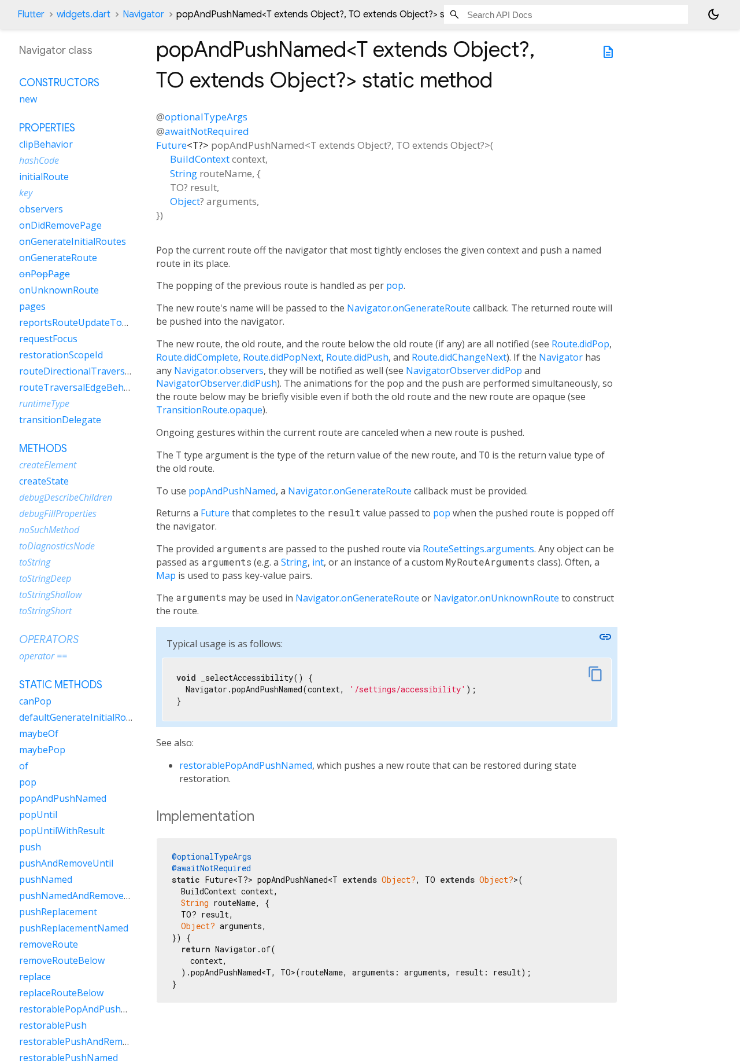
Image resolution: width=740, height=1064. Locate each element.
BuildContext (200, 159)
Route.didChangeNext (459, 357)
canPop (35, 701)
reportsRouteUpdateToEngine (85, 322)
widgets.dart (83, 14)
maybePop (42, 749)
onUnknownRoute (59, 290)
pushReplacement (58, 911)
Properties (47, 128)
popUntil (38, 814)
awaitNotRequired (207, 131)
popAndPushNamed (232, 491)
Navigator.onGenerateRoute (409, 308)
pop (395, 285)
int (318, 562)
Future (171, 145)
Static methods (60, 684)
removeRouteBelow (62, 960)
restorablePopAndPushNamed (245, 765)
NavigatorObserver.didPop (464, 370)
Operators (49, 639)
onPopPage (44, 273)
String (183, 173)
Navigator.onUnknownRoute (496, 598)
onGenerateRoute (58, 257)
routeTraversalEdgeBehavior (82, 387)
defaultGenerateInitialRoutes (82, 717)
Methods (43, 448)
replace (35, 976)
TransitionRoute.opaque (209, 409)
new (28, 99)
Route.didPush (357, 357)
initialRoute (44, 176)
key (25, 192)
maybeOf (38, 733)
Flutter (31, 14)
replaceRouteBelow (61, 992)
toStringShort (45, 610)
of (23, 766)
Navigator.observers (219, 370)
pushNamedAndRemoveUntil (82, 895)
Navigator (143, 14)
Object (185, 201)
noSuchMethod (49, 529)
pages (32, 306)
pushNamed (45, 879)
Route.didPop (580, 343)
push (30, 847)
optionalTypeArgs (206, 116)
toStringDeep (45, 578)
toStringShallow (50, 594)
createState (44, 481)
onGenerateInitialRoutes (72, 241)
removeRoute (48, 944)
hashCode (39, 160)
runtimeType (44, 403)
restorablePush (53, 1025)
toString (34, 562)
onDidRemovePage (60, 225)
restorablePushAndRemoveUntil (89, 1041)
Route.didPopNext (282, 357)
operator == (43, 656)
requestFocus (48, 338)
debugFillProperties (58, 513)
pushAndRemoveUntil (66, 863)
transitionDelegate (60, 419)
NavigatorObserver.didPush (216, 383)
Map (166, 575)
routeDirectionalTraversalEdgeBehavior (106, 371)
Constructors (59, 82)
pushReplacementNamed (73, 928)
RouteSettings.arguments (478, 548)
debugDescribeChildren (65, 497)
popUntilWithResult (62, 830)
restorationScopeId (61, 354)
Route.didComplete (197, 357)
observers (41, 209)
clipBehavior (46, 144)
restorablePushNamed (68, 1057)
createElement (47, 464)
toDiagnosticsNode (57, 546)
